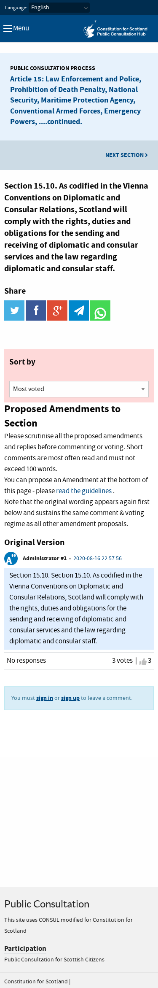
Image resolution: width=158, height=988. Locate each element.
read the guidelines (84, 491)
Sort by (22, 361)
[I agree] (143, 662)
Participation (25, 948)
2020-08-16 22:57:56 (97, 558)
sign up (70, 698)
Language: (16, 8)
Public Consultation (46, 904)
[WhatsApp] (100, 319)
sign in (44, 698)
